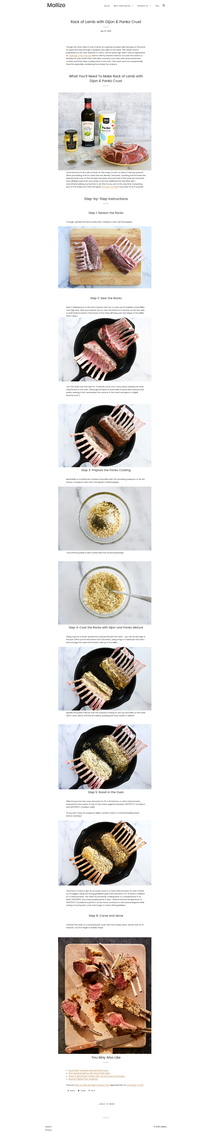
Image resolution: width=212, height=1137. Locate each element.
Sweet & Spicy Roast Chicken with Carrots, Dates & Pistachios (97, 1076)
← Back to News (106, 1104)
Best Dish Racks (122, 6)
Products (143, 6)
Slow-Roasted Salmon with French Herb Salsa (89, 1073)
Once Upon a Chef (134, 1085)
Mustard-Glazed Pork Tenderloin (83, 1079)
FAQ (157, 6)
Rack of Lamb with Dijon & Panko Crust (92, 1085)
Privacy (48, 1130)
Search (48, 1126)
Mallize (164, 1126)
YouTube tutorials (110, 186)
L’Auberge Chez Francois (80, 55)
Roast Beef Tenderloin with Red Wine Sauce (88, 1070)
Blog (107, 6)
